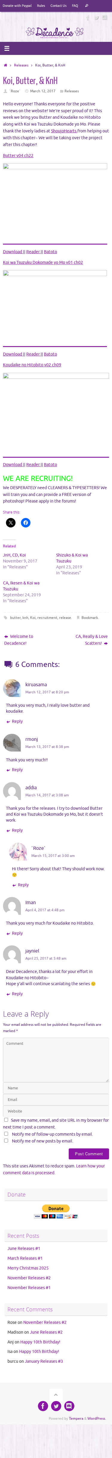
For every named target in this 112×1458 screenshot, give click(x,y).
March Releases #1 (25, 1258)
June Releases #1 (23, 1248)
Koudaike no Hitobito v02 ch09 (32, 364)
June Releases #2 (46, 1332)
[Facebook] (88, 17)
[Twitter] (96, 17)
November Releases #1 (29, 1287)
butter (15, 617)
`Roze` (15, 91)
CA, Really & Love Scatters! (92, 640)
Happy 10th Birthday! (40, 1342)
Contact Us (58, 6)
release (65, 617)
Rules (41, 6)
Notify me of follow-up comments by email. (52, 1134)
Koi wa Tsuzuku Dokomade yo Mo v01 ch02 (43, 262)
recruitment (47, 617)
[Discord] (105, 17)
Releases (21, 65)
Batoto (50, 251)
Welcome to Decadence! (18, 640)
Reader (33, 251)
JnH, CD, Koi (14, 555)
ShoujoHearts (64, 131)
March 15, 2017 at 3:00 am (53, 855)
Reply (17, 721)
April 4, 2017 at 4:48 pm (45, 910)
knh (25, 617)
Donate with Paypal (17, 6)
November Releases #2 (29, 1277)
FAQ (75, 6)
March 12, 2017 (43, 91)
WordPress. (97, 1418)
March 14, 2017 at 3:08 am (47, 795)
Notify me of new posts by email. (42, 1141)
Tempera (76, 1418)
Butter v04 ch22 (18, 155)
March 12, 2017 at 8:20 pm (47, 692)
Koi (33, 617)
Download (13, 251)
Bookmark (90, 617)
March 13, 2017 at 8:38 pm (47, 746)
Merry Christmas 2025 (28, 1268)
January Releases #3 (44, 1361)
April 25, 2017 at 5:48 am (45, 958)
